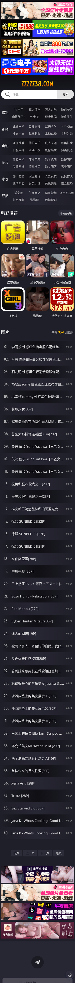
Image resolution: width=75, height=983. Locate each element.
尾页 (59, 853)
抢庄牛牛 (67, 117)
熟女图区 (51, 167)
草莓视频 (51, 193)
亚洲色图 (34, 159)
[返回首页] (70, 975)
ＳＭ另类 (67, 133)
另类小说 (34, 183)
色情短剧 (51, 200)
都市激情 (18, 176)
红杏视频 (18, 200)
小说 (5, 179)
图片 (5, 162)
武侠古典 (67, 176)
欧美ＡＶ (51, 126)
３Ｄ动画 (67, 126)
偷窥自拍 (18, 159)
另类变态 (67, 150)
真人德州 (34, 110)
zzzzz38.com (37, 84)
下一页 (44, 853)
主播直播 (51, 133)
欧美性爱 (67, 143)
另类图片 (67, 167)
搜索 (66, 94)
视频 (5, 129)
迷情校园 (18, 183)
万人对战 (51, 110)
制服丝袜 (18, 150)
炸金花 (34, 117)
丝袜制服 (34, 133)
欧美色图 (51, 159)
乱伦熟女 (51, 150)
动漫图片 (67, 159)
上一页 (30, 853)
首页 (16, 853)
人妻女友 (51, 176)
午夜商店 (34, 193)
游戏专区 (67, 110)
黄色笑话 (51, 183)
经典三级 (34, 150)
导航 (5, 195)
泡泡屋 (34, 200)
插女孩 (18, 193)
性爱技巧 (67, 183)
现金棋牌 (51, 117)
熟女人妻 (18, 133)
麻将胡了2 (18, 117)
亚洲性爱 (18, 143)
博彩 (5, 112)
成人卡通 (51, 143)
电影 (5, 146)
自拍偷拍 (34, 126)
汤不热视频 (67, 193)
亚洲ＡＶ (18, 126)
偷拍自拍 (34, 143)
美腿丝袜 (18, 167)
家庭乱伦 (34, 176)
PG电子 (18, 110)
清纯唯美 (34, 167)
